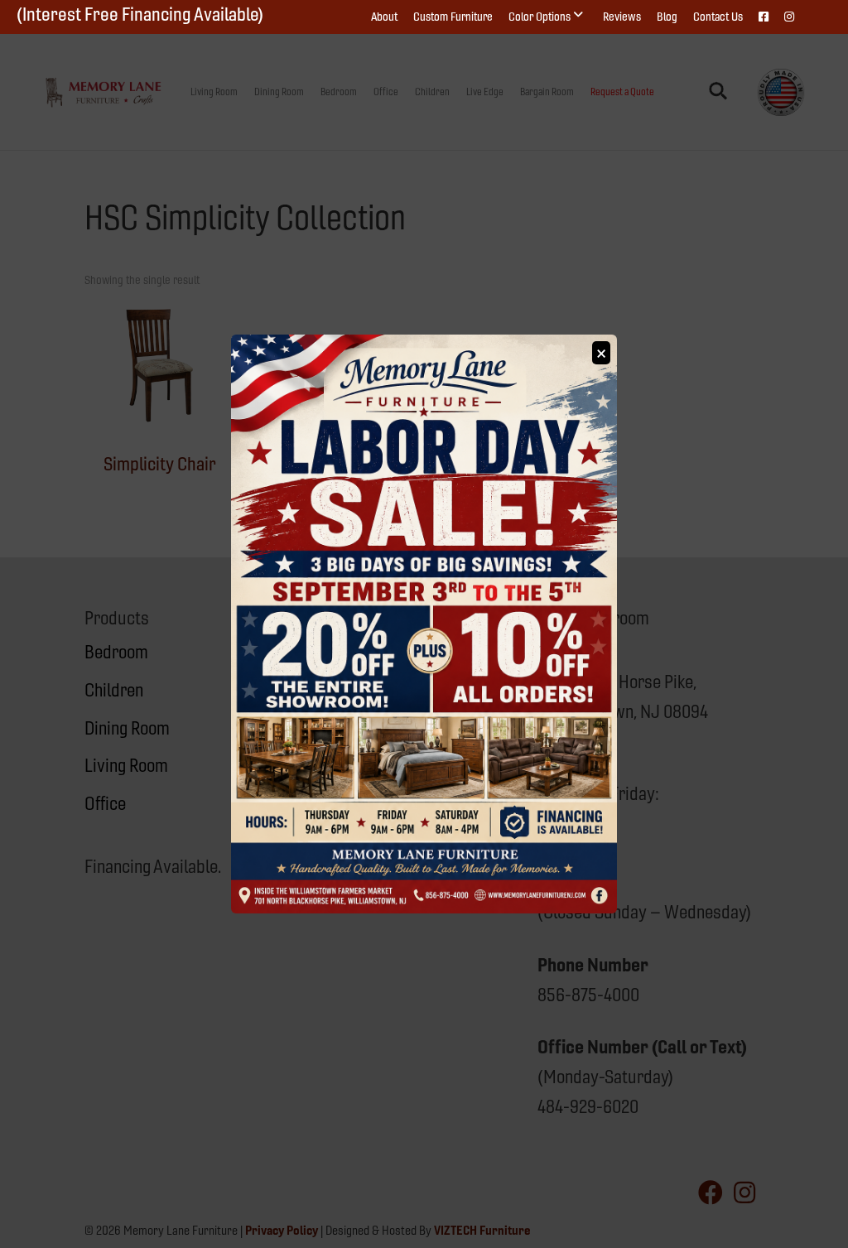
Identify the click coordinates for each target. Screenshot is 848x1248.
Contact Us (718, 16)
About (384, 16)
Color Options (539, 16)
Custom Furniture (453, 16)
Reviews (622, 16)
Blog (667, 16)
